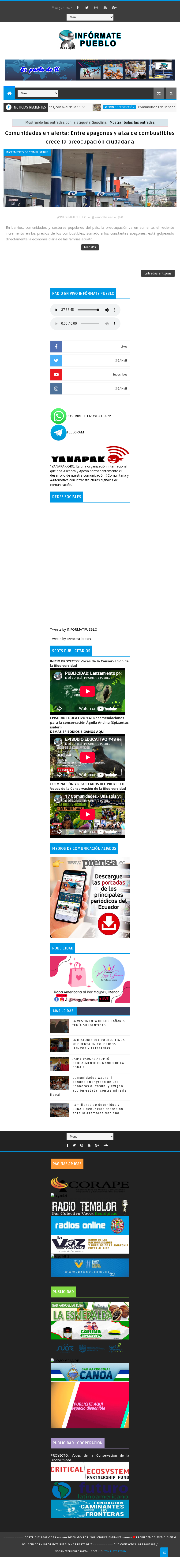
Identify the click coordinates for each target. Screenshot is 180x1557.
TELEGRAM (75, 432)
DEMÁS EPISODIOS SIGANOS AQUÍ (77, 731)
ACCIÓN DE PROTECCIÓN (94, 107)
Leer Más (90, 247)
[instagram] (96, 7)
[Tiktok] (112, 1144)
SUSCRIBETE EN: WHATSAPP (89, 416)
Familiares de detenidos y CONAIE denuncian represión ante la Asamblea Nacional (97, 1109)
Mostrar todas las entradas (132, 122)
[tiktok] (123, 5)
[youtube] (105, 7)
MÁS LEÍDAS (63, 1011)
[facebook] (77, 7)
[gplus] (114, 7)
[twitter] (86, 7)
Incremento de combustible (27, 152)
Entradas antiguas (158, 273)
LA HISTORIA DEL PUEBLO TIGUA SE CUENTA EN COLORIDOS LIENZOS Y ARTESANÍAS (98, 1044)
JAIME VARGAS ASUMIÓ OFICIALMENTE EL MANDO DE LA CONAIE (98, 1063)
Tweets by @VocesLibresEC (71, 638)
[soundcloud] (105, 1145)
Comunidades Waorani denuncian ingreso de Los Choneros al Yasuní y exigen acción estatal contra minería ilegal (88, 1086)
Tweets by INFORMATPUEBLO (73, 629)
